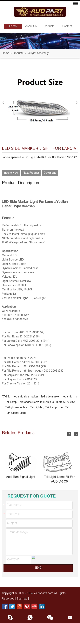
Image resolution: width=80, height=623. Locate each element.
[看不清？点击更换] (33, 560)
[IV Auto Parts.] (40, 12)
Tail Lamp (11, 402)
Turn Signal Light (15, 413)
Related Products (18, 433)
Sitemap (22, 599)
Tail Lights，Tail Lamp (43, 407)
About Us (31, 26)
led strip (67, 397)
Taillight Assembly (16, 407)
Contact (67, 26)
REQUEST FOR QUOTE (31, 496)
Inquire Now (10, 173)
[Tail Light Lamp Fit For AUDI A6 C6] (59, 461)
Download (50, 173)
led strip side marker (26, 397)
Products (49, 26)
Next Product (31, 173)
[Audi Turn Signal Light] (20, 461)
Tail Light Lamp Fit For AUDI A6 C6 (59, 480)
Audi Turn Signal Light (20, 477)
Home (13, 26)
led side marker (50, 397)
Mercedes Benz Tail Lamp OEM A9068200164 (47, 402)
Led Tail (64, 407)
